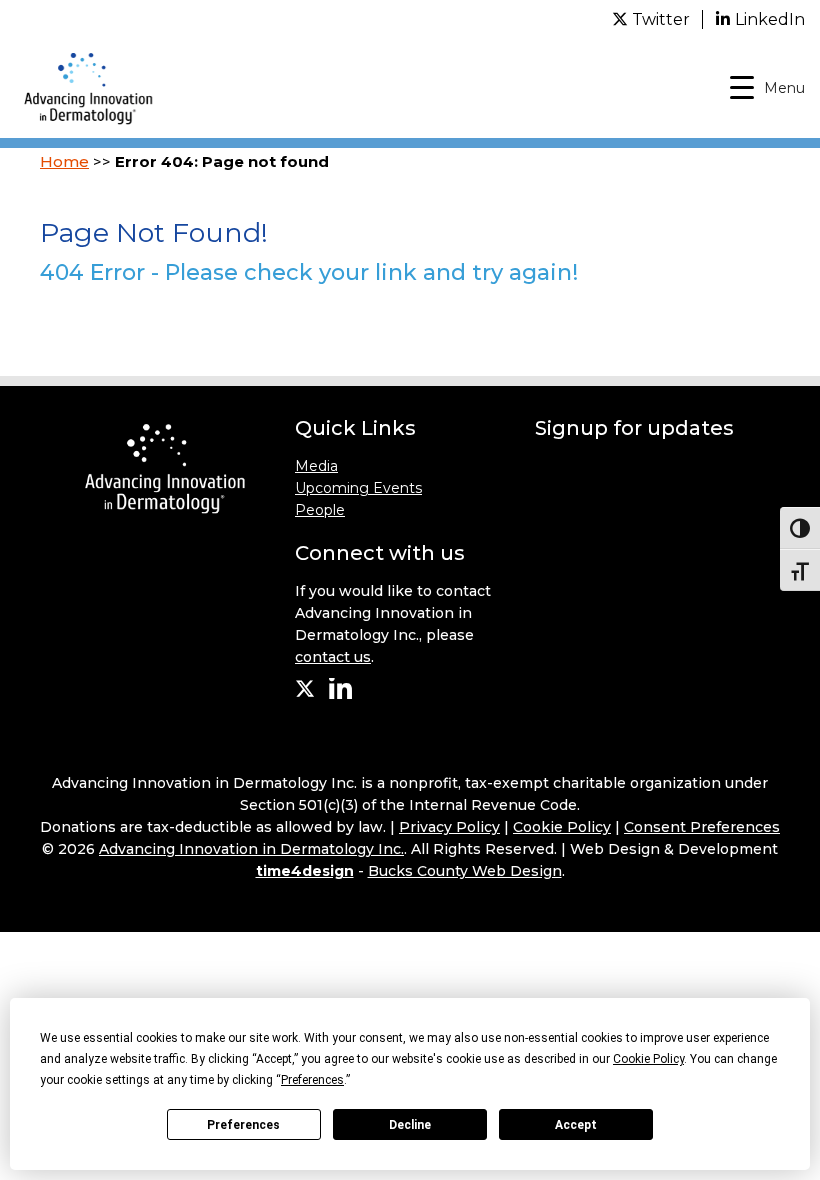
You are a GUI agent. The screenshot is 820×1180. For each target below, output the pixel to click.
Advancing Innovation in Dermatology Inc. (251, 849)
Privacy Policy (449, 827)
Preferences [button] (312, 1080)
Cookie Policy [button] (648, 1059)
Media (316, 466)
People (320, 510)
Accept (576, 1125)
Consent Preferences (702, 827)
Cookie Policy (562, 827)
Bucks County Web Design (465, 871)
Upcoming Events (358, 488)
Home (64, 161)
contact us (333, 657)
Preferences (243, 1125)
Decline (410, 1125)
